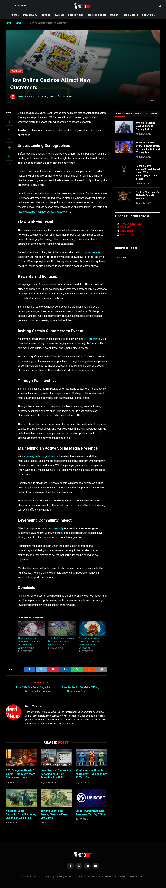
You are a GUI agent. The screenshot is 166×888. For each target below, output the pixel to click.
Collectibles (76, 15)
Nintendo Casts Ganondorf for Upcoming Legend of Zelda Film (21, 814)
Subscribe (21, 6)
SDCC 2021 (126, 231)
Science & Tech (97, 15)
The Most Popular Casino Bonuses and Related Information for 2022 (61, 641)
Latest (120, 113)
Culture (114, 15)
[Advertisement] (83, 45)
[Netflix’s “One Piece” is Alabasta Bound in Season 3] (124, 196)
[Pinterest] (9, 139)
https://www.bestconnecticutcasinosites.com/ (44, 211)
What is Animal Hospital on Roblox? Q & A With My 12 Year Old (91, 774)
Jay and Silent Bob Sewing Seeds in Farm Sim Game (54, 814)
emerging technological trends (41, 456)
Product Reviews (131, 223)
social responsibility (51, 528)
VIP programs (92, 338)
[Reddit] (9, 147)
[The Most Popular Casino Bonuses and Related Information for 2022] (62, 628)
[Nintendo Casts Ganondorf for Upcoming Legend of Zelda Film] (21, 798)
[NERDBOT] (83, 6)
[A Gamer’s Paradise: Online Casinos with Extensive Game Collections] (92, 628)
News (14, 15)
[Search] (159, 6)
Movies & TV (30, 15)
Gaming (59, 15)
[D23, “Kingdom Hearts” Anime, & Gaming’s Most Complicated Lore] (21, 757)
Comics (46, 15)
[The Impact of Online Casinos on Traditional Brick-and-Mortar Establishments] (31, 628)
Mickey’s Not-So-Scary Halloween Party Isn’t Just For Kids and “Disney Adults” (148, 147)
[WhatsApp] (9, 155)
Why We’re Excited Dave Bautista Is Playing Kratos (145, 126)
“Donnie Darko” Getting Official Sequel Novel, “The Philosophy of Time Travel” (148, 172)
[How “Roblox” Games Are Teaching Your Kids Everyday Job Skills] (56, 757)
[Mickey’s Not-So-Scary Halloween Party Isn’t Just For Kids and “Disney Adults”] (124, 147)
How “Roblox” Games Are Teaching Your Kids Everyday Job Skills (56, 774)
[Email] (9, 164)
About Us (147, 15)
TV (145, 113)
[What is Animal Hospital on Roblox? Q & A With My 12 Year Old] (91, 757)
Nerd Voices (130, 15)
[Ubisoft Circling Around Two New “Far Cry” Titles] (91, 798)
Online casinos (26, 171)
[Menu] (6, 6)
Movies (138, 113)
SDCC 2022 (126, 234)
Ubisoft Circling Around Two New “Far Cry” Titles (91, 812)
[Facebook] (9, 122)
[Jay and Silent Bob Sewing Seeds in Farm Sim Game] (56, 798)
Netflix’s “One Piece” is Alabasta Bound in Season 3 (148, 195)
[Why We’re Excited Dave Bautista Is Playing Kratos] (124, 127)
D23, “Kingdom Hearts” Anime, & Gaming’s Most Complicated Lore (20, 774)
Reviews (153, 113)
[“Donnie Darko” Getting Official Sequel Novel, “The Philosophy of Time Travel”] (124, 170)
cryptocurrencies (92, 252)
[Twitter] (9, 130)
